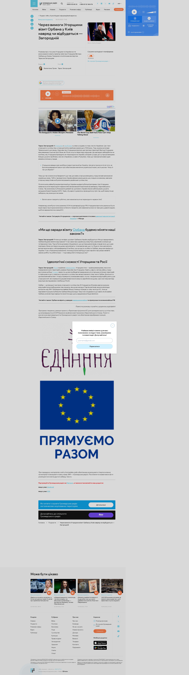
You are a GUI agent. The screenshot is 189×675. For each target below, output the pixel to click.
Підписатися (95, 346)
